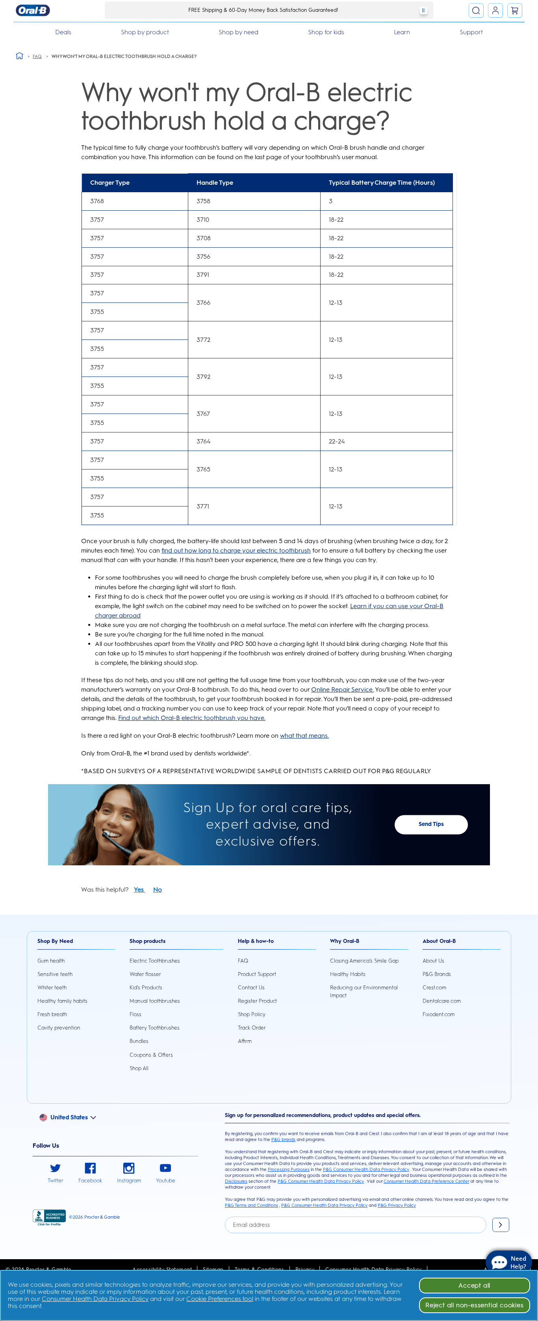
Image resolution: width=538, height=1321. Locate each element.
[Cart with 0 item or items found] (514, 10)
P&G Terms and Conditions (251, 1205)
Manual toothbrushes (155, 1001)
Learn (402, 32)
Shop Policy (251, 1014)
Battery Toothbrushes (155, 1027)
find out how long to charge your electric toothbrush (236, 550)
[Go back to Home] (19, 55)
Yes (139, 889)
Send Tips (431, 824)
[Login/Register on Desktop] (495, 10)
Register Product (257, 1001)
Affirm (245, 1041)
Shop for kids (326, 32)
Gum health (51, 960)
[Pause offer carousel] (423, 10)
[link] (55, 1174)
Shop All (139, 1068)
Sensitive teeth (54, 974)
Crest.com (434, 987)
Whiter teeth (52, 987)
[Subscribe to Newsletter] (500, 1225)
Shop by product (145, 32)
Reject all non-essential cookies (474, 1305)
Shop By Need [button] (55, 941)
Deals (63, 32)
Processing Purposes (289, 1169)
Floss (135, 1014)
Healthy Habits (347, 974)
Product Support (257, 974)
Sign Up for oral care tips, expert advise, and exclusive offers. (267, 825)
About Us (433, 960)
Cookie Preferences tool (219, 1298)
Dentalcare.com (442, 1001)
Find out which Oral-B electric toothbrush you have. (191, 718)
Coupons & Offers (151, 1055)
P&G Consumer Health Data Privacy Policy (366, 1169)
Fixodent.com (439, 1014)
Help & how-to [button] (256, 941)
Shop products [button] (147, 941)
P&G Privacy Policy (397, 1205)
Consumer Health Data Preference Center (426, 1181)
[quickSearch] (476, 10)
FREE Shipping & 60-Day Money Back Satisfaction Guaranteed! (263, 10)
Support (471, 32)
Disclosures (236, 1181)
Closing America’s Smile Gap (364, 960)
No (157, 889)
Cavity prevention (58, 1027)
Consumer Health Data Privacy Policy (95, 1298)
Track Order (252, 1027)
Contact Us (251, 987)
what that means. (304, 735)
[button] (72, 1117)
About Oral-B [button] (439, 941)
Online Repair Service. (342, 689)
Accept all (474, 1285)
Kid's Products (146, 987)
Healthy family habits (62, 1001)
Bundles (139, 1041)
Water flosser (145, 974)
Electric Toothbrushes (155, 960)
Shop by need (238, 32)
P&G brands (283, 1139)
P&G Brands (437, 974)
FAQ (243, 960)
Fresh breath (52, 1014)
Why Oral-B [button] (344, 941)
